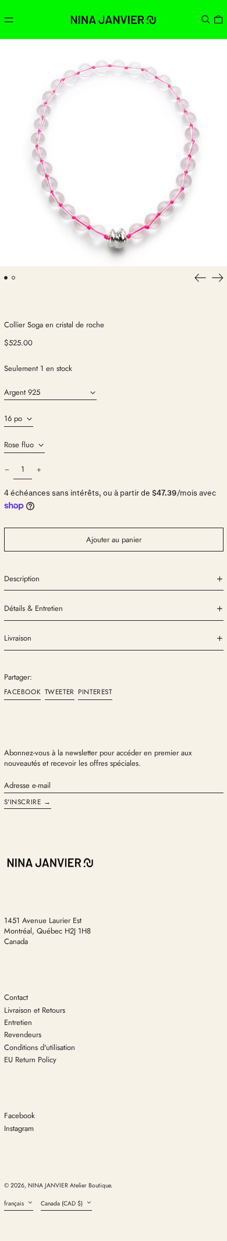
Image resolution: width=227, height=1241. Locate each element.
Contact (16, 997)
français (15, 1203)
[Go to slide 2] (14, 278)
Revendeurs (22, 1034)
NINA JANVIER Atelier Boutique (69, 1185)
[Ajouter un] (38, 469)
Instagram (19, 1128)
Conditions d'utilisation (39, 1047)
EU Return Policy (30, 1059)
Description (22, 579)
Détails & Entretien (33, 608)
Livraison (17, 638)
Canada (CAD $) (62, 1203)
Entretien (18, 1022)
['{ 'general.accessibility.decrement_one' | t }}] (6, 469)
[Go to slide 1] (6, 278)
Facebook (19, 1116)
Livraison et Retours (34, 1010)
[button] (205, 19)
